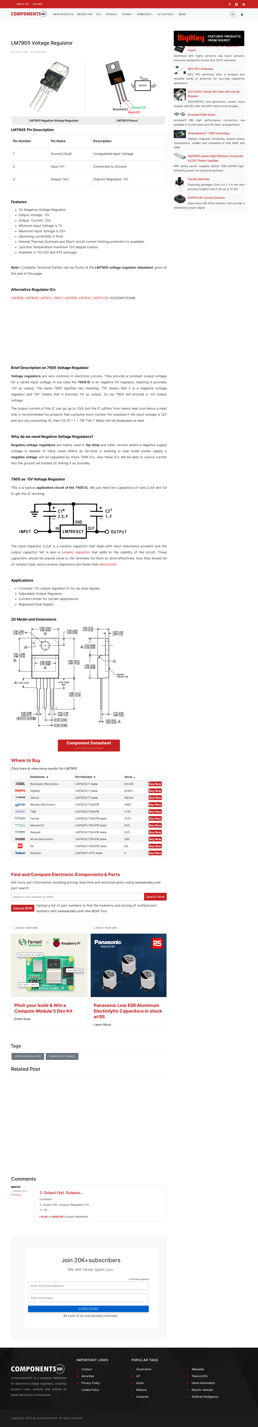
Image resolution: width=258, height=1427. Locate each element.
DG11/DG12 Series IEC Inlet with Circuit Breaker (213, 94)
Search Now (155, 897)
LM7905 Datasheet (89, 748)
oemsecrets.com (148, 882)
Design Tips (84, 14)
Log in (44, 1216)
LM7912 (85, 298)
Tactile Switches (199, 179)
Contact (38, 3)
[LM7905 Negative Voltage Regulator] (48, 87)
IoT (138, 1376)
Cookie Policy (90, 1389)
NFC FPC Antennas (200, 68)
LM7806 (17, 298)
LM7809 (31, 298)
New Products (63, 14)
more (94, 784)
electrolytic (108, 564)
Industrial (142, 1396)
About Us (23, 3)
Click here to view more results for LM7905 (44, 768)
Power (127, 14)
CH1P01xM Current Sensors (206, 197)
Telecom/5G (200, 1376)
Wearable (198, 1369)
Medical (141, 1389)
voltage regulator (28, 1056)
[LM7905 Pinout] (130, 87)
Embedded (144, 14)
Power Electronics (62, 1056)
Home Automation (203, 1383)
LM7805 (70, 298)
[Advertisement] (41, 336)
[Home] (28, 14)
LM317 (58, 298)
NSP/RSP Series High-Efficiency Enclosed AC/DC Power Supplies (215, 158)
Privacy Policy (90, 1383)
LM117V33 (100, 298)
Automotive (143, 1369)
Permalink (16, 1194)
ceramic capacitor (76, 552)
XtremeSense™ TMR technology (209, 133)
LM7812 (44, 298)
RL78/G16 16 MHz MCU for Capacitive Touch (213, 48)
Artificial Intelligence (205, 1396)
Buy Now (155, 784)
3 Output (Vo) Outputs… (61, 1193)
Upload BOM (22, 908)
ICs (98, 14)
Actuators (165, 14)
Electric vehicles (202, 1389)
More (183, 14)
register (57, 1216)
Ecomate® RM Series (201, 114)
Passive (111, 14)
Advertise (87, 1376)
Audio (140, 1383)
